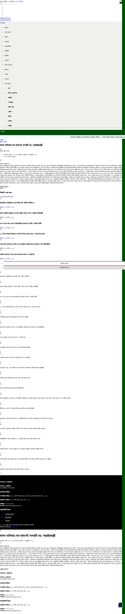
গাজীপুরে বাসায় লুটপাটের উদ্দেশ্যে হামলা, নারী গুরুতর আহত (15, 378)
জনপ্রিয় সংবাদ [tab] (64, 268)
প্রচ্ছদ (6, 27)
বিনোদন (6, 69)
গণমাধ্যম (10, 102)
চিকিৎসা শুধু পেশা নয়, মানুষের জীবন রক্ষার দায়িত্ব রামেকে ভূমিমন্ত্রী (17, 408)
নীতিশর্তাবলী (8, 517)
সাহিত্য (10, 98)
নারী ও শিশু (11, 107)
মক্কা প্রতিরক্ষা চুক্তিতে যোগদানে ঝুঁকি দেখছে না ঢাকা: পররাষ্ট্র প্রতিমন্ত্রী (21, 213)
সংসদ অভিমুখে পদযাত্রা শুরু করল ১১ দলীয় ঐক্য (13, 337)
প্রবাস (9, 112)
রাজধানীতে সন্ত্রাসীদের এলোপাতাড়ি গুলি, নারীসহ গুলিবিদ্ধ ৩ (79, 137)
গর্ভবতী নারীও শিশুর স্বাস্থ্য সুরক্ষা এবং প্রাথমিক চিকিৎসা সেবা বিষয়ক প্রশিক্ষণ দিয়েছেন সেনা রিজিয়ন (25, 459)
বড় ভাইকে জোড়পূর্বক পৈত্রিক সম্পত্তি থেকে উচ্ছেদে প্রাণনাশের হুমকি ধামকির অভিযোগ (22, 428)
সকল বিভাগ (8, 83)
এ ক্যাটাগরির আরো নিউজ (6, 196)
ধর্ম (9, 88)
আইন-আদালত (8, 65)
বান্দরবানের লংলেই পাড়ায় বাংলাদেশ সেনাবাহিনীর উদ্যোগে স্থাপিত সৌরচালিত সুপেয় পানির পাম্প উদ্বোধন (26, 418)
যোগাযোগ (7, 521)
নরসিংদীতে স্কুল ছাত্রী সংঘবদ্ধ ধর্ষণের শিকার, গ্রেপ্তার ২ (15, 469)
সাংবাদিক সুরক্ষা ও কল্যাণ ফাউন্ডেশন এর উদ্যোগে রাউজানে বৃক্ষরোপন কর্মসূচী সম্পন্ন (21, 449)
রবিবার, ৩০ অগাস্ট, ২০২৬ (7, 207)
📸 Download (4, 186)
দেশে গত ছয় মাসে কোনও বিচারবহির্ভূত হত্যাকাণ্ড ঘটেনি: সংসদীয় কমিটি (21, 223)
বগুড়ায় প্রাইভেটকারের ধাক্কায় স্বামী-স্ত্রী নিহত (12, 388)
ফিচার (9, 116)
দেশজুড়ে (7, 41)
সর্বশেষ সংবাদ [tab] (64, 263)
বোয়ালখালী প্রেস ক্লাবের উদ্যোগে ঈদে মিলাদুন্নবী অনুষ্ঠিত (15, 347)
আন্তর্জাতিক (8, 46)
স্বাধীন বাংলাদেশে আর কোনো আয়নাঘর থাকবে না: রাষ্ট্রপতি (17, 254)
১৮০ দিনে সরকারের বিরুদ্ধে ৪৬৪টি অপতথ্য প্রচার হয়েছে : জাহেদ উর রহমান (22, 234)
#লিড (1, 142)
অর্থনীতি (7, 51)
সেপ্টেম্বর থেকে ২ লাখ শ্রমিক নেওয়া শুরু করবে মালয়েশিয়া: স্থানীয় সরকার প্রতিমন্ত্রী (22, 368)
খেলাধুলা (7, 60)
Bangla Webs (15, 527)
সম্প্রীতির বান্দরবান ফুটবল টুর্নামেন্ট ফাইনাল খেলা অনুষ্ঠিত (14, 317)
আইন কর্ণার (8, 32)
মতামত (10, 121)
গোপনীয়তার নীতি (9, 514)
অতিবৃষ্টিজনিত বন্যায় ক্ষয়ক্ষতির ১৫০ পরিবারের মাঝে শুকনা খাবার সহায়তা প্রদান (20, 439)
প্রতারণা (7, 79)
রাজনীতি (7, 55)
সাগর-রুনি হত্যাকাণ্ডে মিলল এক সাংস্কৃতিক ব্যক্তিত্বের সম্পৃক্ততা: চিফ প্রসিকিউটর (25, 244)
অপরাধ (6, 74)
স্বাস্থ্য (10, 126)
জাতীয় (6, 37)
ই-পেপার (20, 1)
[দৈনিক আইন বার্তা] (5, 18)
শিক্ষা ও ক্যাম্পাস (12, 93)
